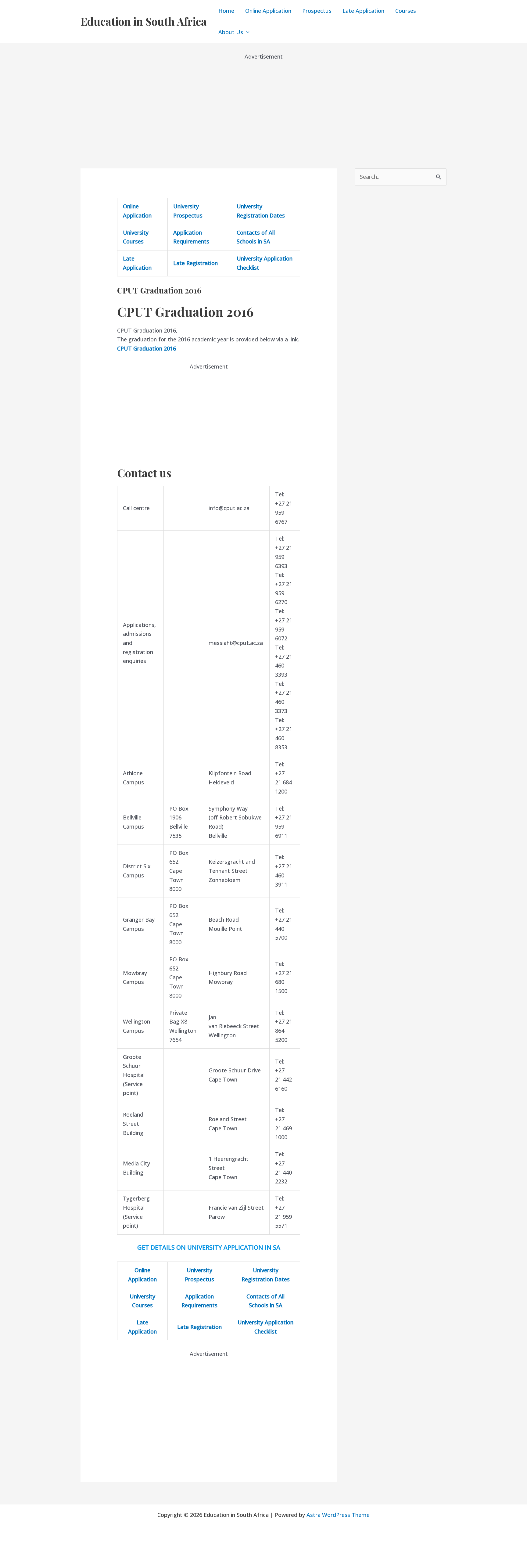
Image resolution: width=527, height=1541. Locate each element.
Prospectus (317, 10)
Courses (405, 10)
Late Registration (195, 263)
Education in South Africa (144, 21)
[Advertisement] (263, 103)
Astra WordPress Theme (338, 1514)
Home (226, 10)
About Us (230, 32)
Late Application (363, 10)
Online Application (268, 10)
